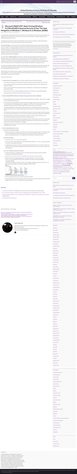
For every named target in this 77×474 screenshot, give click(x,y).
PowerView (60, 168)
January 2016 (55, 303)
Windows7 (20, 216)
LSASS (29, 214)
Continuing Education (57, 94)
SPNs (68, 16)
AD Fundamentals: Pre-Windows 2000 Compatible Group (64, 34)
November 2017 (56, 269)
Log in (54, 439)
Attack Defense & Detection (24, 16)
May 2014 (55, 349)
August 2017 (55, 271)
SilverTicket (71, 168)
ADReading (70, 155)
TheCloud (55, 142)
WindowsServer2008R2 (5, 217)
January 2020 (55, 250)
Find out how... (56, 48)
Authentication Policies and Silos (24, 92)
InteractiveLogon (23, 212)
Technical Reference (16, 32)
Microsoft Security (10, 32)
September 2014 (56, 340)
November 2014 (56, 335)
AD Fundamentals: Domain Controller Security (61, 36)
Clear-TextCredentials (6, 212)
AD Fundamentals (56, 88)
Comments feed (56, 443)
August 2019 (55, 253)
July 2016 (55, 291)
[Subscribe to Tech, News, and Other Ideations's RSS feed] (1, 1)
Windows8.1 (29, 216)
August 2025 (55, 243)
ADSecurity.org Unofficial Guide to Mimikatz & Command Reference (19, 52)
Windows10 (67, 170)
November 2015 (56, 308)
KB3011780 (59, 160)
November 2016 (56, 282)
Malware (54, 115)
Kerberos (3, 213)
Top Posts (73, 16)
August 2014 (55, 342)
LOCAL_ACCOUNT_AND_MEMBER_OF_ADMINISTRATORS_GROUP (14, 214)
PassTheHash (17, 215)
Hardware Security (56, 106)
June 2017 (55, 273)
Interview (55, 110)
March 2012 (55, 362)
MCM (70, 162)
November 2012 (56, 360)
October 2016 (55, 285)
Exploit (54, 101)
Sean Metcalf (4, 32)
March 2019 (55, 255)
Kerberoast (64, 160)
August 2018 (55, 262)
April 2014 (55, 351)
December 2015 (56, 305)
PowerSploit (55, 168)
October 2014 (55, 337)
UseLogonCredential (13, 216)
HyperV (70, 158)
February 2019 (56, 257)
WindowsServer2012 (65, 171)
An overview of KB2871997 (8, 190)
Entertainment (56, 97)
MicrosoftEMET (56, 163)
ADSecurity (55, 156)
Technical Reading (56, 138)
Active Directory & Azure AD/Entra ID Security (38, 10)
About (6, 16)
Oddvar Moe (55, 215)
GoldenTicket (66, 158)
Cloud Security (56, 92)
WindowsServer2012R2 (15, 217)
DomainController (58, 158)
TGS (62, 170)
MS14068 (55, 165)
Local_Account (8, 213)
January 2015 (55, 330)
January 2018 (55, 266)
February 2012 (56, 365)
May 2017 (55, 275)
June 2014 (55, 346)
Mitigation (55, 120)
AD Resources (13, 16)
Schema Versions (51, 16)
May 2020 (55, 248)
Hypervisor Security (57, 108)
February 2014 (56, 356)
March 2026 (55, 230)
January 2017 (55, 280)
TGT (64, 170)
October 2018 (55, 259)
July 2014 (55, 344)
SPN (61, 170)
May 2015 (55, 321)
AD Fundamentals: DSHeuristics (59, 31)
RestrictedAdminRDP (5, 216)
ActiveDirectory (59, 152)
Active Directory (69, 152)
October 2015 (55, 310)
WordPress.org (56, 446)
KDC (61, 160)
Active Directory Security (70, 153)
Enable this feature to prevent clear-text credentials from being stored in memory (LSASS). (23, 156)
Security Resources (61, 16)
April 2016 (55, 296)
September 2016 (56, 287)
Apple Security (56, 90)
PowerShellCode (57, 167)
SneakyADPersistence (56, 170)
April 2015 (55, 324)
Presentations (42, 16)
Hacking (54, 104)
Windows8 (24, 216)
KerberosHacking (56, 161)
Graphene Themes (9, 472)
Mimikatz (35, 16)
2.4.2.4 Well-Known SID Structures (9, 197)
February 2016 (56, 301)
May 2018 (55, 264)
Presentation (64, 168)
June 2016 (55, 294)
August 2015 (55, 314)
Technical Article (56, 136)
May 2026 (55, 227)
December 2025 (56, 234)
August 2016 (55, 289)
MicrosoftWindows (63, 163)
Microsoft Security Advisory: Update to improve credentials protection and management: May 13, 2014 (23, 192)
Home (2, 16)
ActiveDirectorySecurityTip (60, 155)
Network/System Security (58, 122)
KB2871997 (29, 212)
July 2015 (55, 317)
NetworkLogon (11, 215)
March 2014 (55, 353)
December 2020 (56, 246)
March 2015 (55, 326)
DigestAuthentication (15, 212)
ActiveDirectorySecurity (57, 85)
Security (54, 129)
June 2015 (55, 319)
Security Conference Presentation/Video (61, 131)
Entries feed (55, 441)
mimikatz (70, 163)
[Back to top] (74, 471)
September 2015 (56, 312)
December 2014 (56, 333)
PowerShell (55, 124)
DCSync (64, 156)
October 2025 (55, 239)
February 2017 (56, 278)
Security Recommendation (58, 133)
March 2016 (55, 298)
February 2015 (56, 328)
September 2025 (56, 241)
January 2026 (55, 232)
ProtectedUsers (23, 215)
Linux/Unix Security (56, 113)
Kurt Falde (55, 219)
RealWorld (55, 126)
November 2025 (56, 237)
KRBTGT (62, 161)
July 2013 (55, 358)
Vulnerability (55, 145)
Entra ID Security (56, 99)
